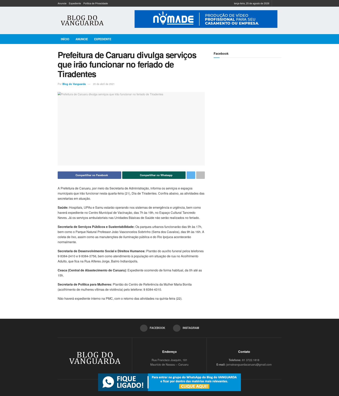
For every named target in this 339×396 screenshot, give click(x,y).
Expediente (75, 3)
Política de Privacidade (95, 3)
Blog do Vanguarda (74, 84)
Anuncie (62, 3)
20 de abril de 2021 (104, 84)
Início (65, 39)
